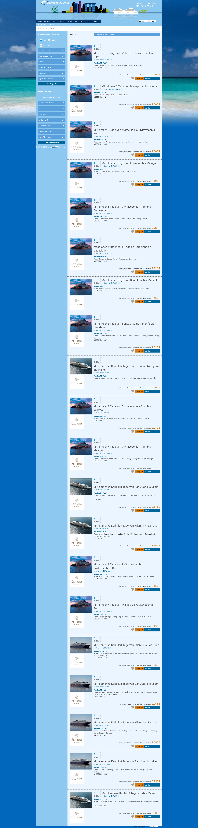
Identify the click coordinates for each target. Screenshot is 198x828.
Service (96, 21)
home (40, 28)
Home (40, 21)
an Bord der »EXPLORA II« (124, 56)
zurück (43, 24)
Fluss (53, 40)
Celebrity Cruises (50, 21)
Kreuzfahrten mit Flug (65, 21)
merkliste (57, 24)
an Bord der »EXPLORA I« (126, 369)
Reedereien (79, 21)
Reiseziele (88, 21)
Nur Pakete (47, 45)
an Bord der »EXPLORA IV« (126, 646)
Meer (44, 40)
